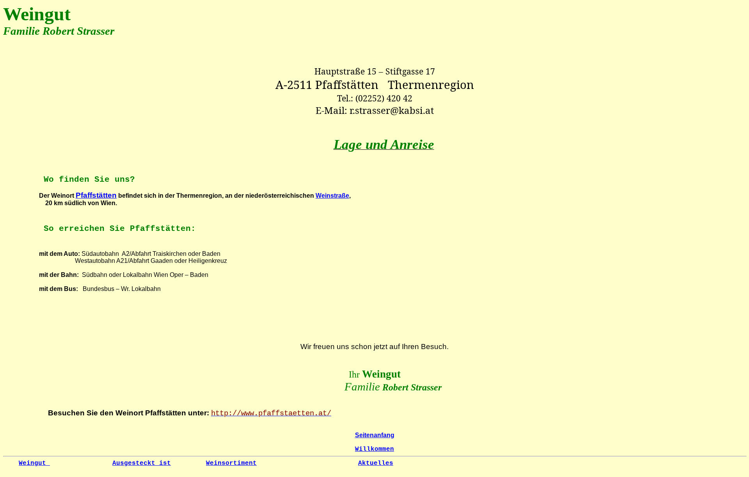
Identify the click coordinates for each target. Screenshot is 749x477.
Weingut (34, 463)
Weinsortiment (231, 463)
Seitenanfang (374, 435)
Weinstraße (332, 195)
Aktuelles (375, 463)
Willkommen (374, 449)
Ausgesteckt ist (141, 463)
